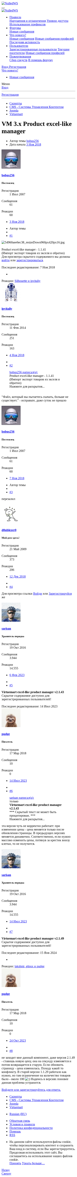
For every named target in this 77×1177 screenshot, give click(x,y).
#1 (11, 235)
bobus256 (32, 141)
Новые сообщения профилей (54, 38)
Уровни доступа (57, 20)
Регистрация (10, 94)
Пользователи (18, 45)
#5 (11, 685)
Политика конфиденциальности (31, 1128)
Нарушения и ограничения (27, 20)
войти (6, 260)
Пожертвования (20, 56)
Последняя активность (24, 42)
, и (29, 966)
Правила (15, 17)
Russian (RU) (18, 1114)
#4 (11, 586)
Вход (5, 87)
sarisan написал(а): (21, 797)
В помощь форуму (40, 60)
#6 (11, 791)
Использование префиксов (27, 24)
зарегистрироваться (29, 260)
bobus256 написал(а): (23, 372)
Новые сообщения (21, 31)
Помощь (15, 1131)
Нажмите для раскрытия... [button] (27, 386)
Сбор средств (18, 60)
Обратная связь (19, 1120)
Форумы (15, 28)
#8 (11, 1051)
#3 (11, 492)
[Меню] (3, 8)
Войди (37, 593)
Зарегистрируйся (60, 593)
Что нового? (17, 35)
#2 (11, 365)
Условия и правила (22, 1124)
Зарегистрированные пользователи (33, 49)
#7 (11, 931)
